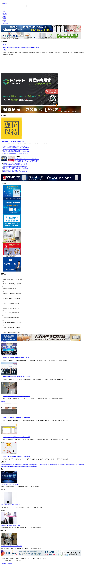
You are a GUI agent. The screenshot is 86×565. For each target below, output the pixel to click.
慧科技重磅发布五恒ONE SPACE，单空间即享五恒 (15, 171)
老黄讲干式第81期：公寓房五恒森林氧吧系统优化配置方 (16, 437)
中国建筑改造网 (26, 466)
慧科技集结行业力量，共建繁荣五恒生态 (13, 170)
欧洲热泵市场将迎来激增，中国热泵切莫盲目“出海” (15, 146)
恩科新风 (20, 464)
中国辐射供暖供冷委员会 (6, 464)
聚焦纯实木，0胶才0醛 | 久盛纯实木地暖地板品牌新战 (16, 357)
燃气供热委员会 (36, 464)
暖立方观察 (6, 23)
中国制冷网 (61, 464)
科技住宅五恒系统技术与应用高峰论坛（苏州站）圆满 (16, 151)
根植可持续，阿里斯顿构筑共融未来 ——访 (11, 525)
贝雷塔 (22, 47)
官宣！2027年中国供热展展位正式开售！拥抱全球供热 (16, 147)
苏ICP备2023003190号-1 (6, 563)
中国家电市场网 (68, 464)
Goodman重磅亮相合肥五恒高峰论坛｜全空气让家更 (15, 163)
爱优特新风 (25, 464)
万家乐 (37, 47)
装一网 (49, 464)
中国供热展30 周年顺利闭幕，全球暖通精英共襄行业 (15, 153)
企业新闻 (5, 14)
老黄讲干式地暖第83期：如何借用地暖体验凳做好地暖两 (16, 417)
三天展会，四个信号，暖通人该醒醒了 (12, 150)
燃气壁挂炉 (6, 44)
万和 (34, 47)
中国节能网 (15, 464)
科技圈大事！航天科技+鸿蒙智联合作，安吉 (11, 484)
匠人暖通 (4, 466)
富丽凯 (16, 47)
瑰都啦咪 (12, 47)
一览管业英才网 (10, 466)
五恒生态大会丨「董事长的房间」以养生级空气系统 (15, 168)
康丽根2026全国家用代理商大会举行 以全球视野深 (15, 166)
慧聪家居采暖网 (55, 464)
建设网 (30, 464)
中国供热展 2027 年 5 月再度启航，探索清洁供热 (12, 141)
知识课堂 (5, 18)
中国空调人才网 (18, 466)
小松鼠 (31, 47)
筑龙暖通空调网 (33, 466)
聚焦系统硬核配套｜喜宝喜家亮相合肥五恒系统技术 (27, 161)
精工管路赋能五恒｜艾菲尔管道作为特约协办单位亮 (27, 160)
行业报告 (5, 16)
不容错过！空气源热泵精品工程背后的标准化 (11, 546)
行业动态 (5, 13)
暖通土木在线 (75, 464)
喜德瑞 (4, 47)
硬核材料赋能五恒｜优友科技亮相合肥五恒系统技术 (27, 159)
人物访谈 (5, 21)
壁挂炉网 (5, 3)
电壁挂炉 (5, 49)
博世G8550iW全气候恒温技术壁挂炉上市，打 (11, 504)
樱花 (19, 47)
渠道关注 (5, 17)
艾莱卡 (8, 47)
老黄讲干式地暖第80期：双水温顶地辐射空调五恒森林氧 (16, 456)
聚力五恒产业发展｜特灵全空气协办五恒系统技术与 (15, 164)
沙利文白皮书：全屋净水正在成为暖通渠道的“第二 (15, 167)
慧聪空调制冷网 (43, 464)
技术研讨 (5, 20)
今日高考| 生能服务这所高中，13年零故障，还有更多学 (16, 396)
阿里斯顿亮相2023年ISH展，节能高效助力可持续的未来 (16, 376)
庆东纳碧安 (27, 47)
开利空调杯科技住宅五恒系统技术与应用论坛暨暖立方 (16, 149)
